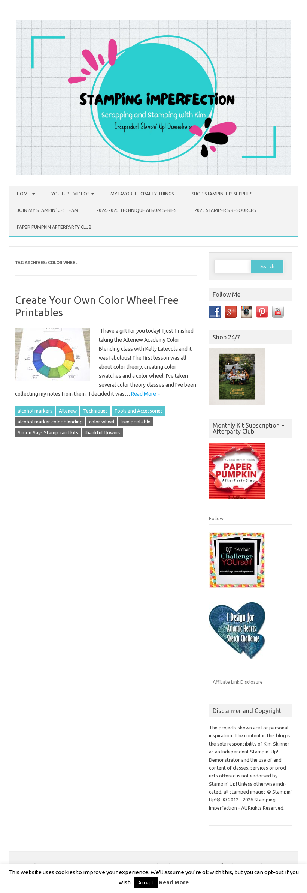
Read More (174, 882)
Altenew (68, 410)
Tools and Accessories (138, 410)
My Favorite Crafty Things (142, 193)
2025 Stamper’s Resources (225, 210)
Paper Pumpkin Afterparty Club (54, 227)
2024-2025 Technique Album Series (136, 210)
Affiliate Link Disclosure (238, 681)
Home (23, 193)
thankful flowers (103, 432)
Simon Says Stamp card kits (48, 432)
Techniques (95, 410)
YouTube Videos (70, 193)
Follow (216, 518)
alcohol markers (35, 410)
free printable (136, 421)
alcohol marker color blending (50, 421)
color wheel (101, 421)
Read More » (145, 394)
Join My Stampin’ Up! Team (47, 210)
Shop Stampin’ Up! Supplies (222, 193)
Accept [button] (146, 882)
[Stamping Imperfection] (153, 173)
